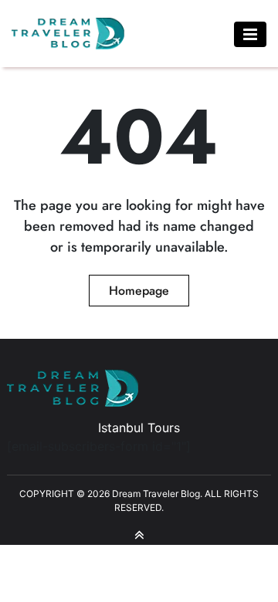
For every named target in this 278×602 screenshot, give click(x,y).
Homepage (139, 290)
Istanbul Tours (139, 427)
